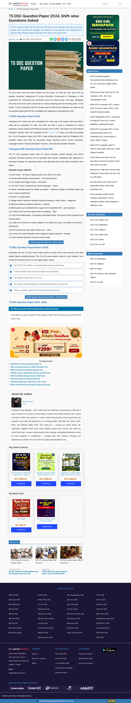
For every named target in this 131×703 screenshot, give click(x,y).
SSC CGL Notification (99, 225)
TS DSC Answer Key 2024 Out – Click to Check (46, 242)
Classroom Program (85, 654)
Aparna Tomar (15, 39)
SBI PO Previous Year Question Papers (103, 275)
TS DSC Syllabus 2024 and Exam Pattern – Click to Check (46, 297)
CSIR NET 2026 (101, 609)
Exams (33, 4)
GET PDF (111, 701)
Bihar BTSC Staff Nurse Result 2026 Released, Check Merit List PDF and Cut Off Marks (105, 173)
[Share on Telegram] (54, 39)
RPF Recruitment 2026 (46, 618)
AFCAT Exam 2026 (73, 618)
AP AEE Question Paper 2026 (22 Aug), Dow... (71, 561)
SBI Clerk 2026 (14, 618)
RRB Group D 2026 (44, 614)
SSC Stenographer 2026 (75, 595)
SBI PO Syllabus (97, 264)
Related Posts (14, 542)
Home (11, 9)
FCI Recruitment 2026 (45, 628)
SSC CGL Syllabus (98, 230)
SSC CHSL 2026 (72, 604)
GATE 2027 (100, 637)
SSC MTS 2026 (72, 609)
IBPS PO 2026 (14, 595)
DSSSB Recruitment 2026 (105, 618)
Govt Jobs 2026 (60, 658)
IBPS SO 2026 (14, 609)
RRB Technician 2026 (45, 637)
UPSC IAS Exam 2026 (74, 632)
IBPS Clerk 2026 (14, 600)
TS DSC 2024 (53, 132)
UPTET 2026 (100, 600)
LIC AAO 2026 (43, 623)
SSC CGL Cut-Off (97, 244)
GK (64, 4)
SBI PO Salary (96, 269)
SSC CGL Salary (97, 239)
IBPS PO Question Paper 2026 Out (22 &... (46, 561)
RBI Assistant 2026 (15, 632)
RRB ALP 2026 (43, 632)
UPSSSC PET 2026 (102, 623)
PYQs (69, 4)
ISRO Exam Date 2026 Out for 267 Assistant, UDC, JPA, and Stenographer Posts (104, 96)
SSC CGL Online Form (99, 220)
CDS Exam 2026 (72, 628)
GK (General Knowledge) (64, 668)
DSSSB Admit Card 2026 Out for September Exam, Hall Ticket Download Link (103, 185)
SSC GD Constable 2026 (75, 614)
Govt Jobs (44, 4)
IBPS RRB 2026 (14, 604)
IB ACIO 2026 (42, 595)
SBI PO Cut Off (96, 282)
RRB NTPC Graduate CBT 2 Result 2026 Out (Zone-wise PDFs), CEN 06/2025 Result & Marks (104, 108)
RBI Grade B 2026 (15, 628)
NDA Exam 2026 (72, 623)
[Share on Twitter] (66, 39)
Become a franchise (39, 658)
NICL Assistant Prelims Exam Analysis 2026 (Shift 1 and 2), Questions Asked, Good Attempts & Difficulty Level (104, 199)
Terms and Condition (86, 663)
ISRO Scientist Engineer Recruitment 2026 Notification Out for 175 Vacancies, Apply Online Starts (104, 81)
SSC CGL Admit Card (99, 235)
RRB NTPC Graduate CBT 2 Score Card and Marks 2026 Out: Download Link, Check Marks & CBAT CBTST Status (104, 134)
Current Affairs (55, 4)
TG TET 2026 (42, 604)
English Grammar (61, 672)
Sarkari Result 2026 (85, 658)
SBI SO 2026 (13, 623)
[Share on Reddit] (58, 39)
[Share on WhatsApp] (51, 39)
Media (34, 663)
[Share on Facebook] (62, 39)
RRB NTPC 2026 (43, 609)
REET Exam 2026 (102, 614)
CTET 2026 (100, 595)
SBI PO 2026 (13, 614)
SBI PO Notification (98, 259)
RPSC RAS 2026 (102, 632)
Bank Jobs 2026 (60, 654)
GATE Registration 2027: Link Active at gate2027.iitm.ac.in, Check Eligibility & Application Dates (105, 120)
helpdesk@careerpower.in (17, 673)
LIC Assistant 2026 (102, 628)
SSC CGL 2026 (72, 600)
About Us (35, 654)
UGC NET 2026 (101, 604)
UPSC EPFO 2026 (44, 600)
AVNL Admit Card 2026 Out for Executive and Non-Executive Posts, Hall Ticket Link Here (105, 161)
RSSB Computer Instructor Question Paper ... (20, 561)
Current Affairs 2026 (62, 663)
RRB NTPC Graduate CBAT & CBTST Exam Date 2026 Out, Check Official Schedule (105, 149)
